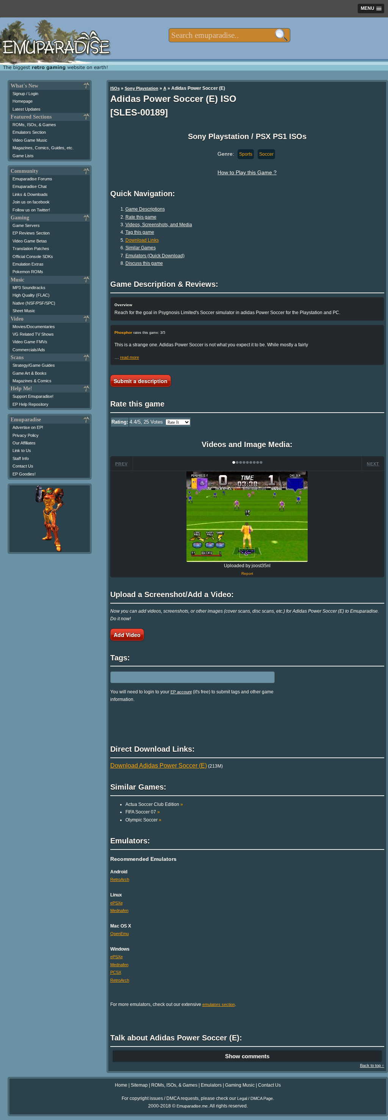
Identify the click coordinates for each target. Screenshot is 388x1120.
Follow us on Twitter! (31, 210)
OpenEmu (119, 933)
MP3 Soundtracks (29, 287)
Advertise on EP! (28, 427)
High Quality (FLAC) (31, 295)
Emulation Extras (28, 264)
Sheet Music (24, 310)
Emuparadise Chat (30, 186)
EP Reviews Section (31, 233)
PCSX (115, 972)
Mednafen (119, 910)
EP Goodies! (24, 474)
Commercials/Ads (29, 349)
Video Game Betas (30, 241)
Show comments (247, 1056)
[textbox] (229, 35)
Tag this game (139, 232)
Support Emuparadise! (33, 396)
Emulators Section (29, 132)
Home (121, 1085)
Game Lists (23, 155)
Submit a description (140, 381)
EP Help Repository (30, 404)
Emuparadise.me (192, 1106)
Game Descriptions (145, 209)
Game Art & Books (30, 373)
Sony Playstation (141, 88)
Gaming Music (240, 1085)
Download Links (142, 240)
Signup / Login (25, 93)
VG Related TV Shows (33, 334)
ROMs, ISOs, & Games (34, 124)
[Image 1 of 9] (247, 516)
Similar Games (140, 247)
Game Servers (26, 225)
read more (129, 357)
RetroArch (119, 879)
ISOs (115, 88)
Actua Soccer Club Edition (154, 804)
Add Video (127, 634)
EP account (181, 692)
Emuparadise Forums (32, 179)
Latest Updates (27, 109)
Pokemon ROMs (28, 271)
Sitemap (139, 1085)
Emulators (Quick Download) (155, 255)
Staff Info (21, 458)
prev (121, 463)
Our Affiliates (24, 443)
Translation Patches (31, 248)
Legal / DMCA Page (255, 1098)
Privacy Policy (26, 435)
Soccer (266, 154)
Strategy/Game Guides (34, 365)
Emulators (211, 1085)
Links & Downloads (30, 194)
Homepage (23, 101)
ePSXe (116, 903)
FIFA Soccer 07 (142, 812)
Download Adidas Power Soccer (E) (158, 765)
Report (247, 573)
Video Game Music (30, 140)
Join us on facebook (31, 202)
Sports (245, 154)
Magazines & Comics (32, 381)
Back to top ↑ (372, 1065)
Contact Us (23, 466)
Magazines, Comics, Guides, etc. (43, 147)
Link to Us (22, 450)
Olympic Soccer (143, 820)
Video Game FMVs (30, 341)
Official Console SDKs (33, 256)
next (373, 463)
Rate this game (140, 217)
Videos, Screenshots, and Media (158, 224)
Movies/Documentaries (34, 326)
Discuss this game (144, 263)
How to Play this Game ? (247, 172)
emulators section (218, 1004)
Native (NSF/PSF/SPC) (34, 303)
